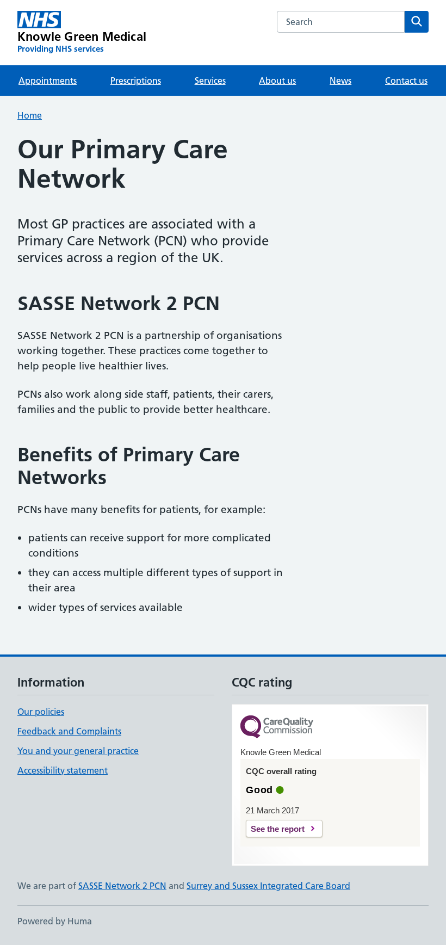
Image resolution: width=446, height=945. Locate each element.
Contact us (406, 80)
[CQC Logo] (276, 727)
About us (277, 80)
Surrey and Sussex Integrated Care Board (268, 885)
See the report (278, 828)
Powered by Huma (54, 921)
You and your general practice (78, 750)
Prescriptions (135, 80)
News (340, 80)
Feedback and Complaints (69, 731)
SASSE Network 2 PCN (122, 885)
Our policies (40, 711)
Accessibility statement (62, 770)
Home (29, 115)
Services (210, 80)
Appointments (47, 80)
